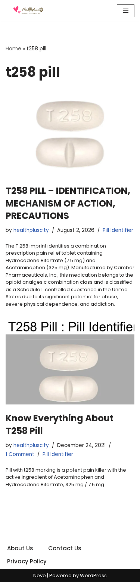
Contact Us (64, 548)
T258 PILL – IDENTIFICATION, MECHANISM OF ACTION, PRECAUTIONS (68, 203)
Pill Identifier (118, 230)
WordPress (93, 575)
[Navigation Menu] (125, 10)
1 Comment (20, 454)
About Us (20, 548)
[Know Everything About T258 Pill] (70, 362)
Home (13, 48)
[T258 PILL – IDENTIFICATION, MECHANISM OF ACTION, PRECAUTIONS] (70, 134)
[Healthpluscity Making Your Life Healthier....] (28, 10)
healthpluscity (31, 230)
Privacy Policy (27, 561)
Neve (39, 575)
